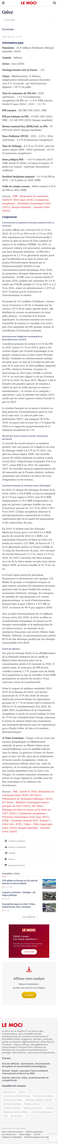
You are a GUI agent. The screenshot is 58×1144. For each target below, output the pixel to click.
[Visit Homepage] (28, 2)
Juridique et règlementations (41, 1112)
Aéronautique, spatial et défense (15, 1112)
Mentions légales (25, 1134)
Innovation (50, 1108)
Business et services (32, 1104)
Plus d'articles (29, 917)
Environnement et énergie (12, 1100)
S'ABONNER (29, 995)
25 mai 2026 (6, 899)
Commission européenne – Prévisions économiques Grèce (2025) (26, 203)
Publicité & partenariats (34, 1132)
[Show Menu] (3, 3)
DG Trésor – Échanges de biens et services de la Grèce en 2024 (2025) (26, 810)
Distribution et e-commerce (44, 1096)
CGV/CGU (36, 1134)
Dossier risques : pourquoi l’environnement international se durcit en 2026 (25, 1072)
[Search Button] (54, 3)
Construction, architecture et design (16, 1096)
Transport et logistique (11, 1108)
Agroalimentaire (9, 1092)
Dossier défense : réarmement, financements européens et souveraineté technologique (26, 1065)
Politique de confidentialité (12, 1137)
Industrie (21, 1092)
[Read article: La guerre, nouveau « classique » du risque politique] (49, 896)
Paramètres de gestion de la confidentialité (39, 1137)
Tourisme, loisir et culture (33, 1108)
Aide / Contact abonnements (12, 1132)
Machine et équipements (12, 1104)
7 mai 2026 (6, 910)
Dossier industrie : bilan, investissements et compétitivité (25, 1079)
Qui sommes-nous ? (9, 1134)
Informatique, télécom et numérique (38, 1100)
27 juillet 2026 (8, 887)
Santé (5, 1116)
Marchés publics (17, 1116)
